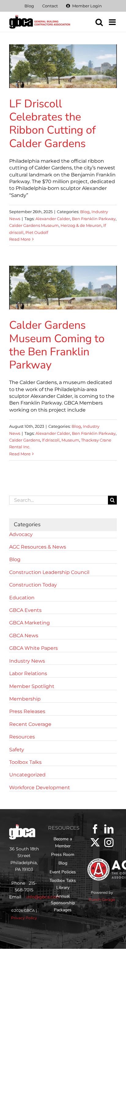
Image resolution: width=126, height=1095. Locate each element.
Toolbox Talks (25, 762)
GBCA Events (25, 610)
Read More (20, 239)
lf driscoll (51, 440)
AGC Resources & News (37, 547)
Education (22, 598)
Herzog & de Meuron (81, 225)
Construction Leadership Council (49, 572)
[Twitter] (95, 842)
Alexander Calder (52, 218)
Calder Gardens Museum (34, 225)
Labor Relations (28, 673)
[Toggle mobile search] (99, 22)
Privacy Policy (24, 918)
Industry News (27, 661)
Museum (70, 440)
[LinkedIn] (108, 829)
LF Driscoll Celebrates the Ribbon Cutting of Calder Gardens (52, 123)
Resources (22, 737)
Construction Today (33, 585)
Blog (85, 211)
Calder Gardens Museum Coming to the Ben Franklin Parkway (57, 345)
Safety (16, 750)
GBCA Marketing (29, 623)
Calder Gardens (24, 440)
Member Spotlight (31, 686)
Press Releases (27, 711)
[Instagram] (108, 842)
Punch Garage (102, 899)
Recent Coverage (30, 724)
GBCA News (23, 635)
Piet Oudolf (36, 232)
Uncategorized (27, 775)
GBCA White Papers (33, 648)
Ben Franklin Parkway (94, 218)
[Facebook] (95, 829)
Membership (25, 699)
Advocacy (21, 534)
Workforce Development (39, 787)
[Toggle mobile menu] (113, 22)
